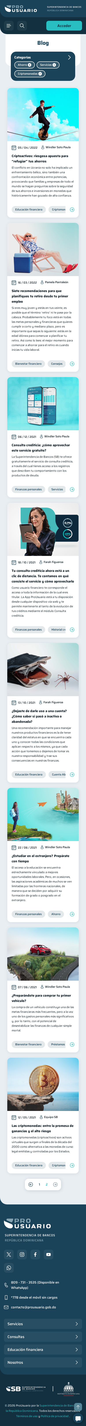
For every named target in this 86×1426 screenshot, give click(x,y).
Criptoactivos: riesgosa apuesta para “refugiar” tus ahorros (40, 158)
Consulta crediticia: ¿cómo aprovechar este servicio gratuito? (41, 447)
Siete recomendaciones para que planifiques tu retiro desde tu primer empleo (40, 296)
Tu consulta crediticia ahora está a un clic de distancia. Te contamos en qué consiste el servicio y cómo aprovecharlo (43, 576)
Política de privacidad (55, 1416)
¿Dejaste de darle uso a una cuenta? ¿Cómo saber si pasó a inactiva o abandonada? (39, 716)
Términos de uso (27, 1416)
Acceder (63, 27)
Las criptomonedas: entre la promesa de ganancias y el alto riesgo (42, 1128)
